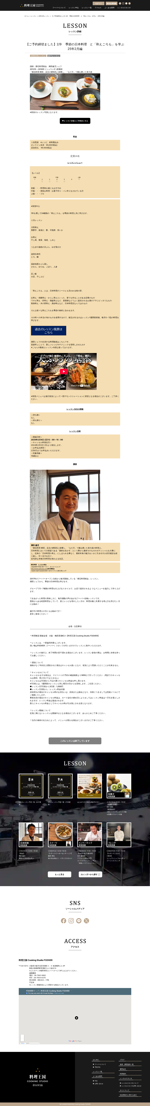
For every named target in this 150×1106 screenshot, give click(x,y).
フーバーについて (59, 7)
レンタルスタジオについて (130, 1083)
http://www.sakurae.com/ (39, 569)
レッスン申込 (74, 7)
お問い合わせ (99, 1083)
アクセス (98, 7)
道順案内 (32, 973)
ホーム (26, 16)
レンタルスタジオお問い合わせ (131, 1086)
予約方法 (97, 1067)
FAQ (96, 1081)
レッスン (33, 16)
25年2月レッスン (44, 16)
